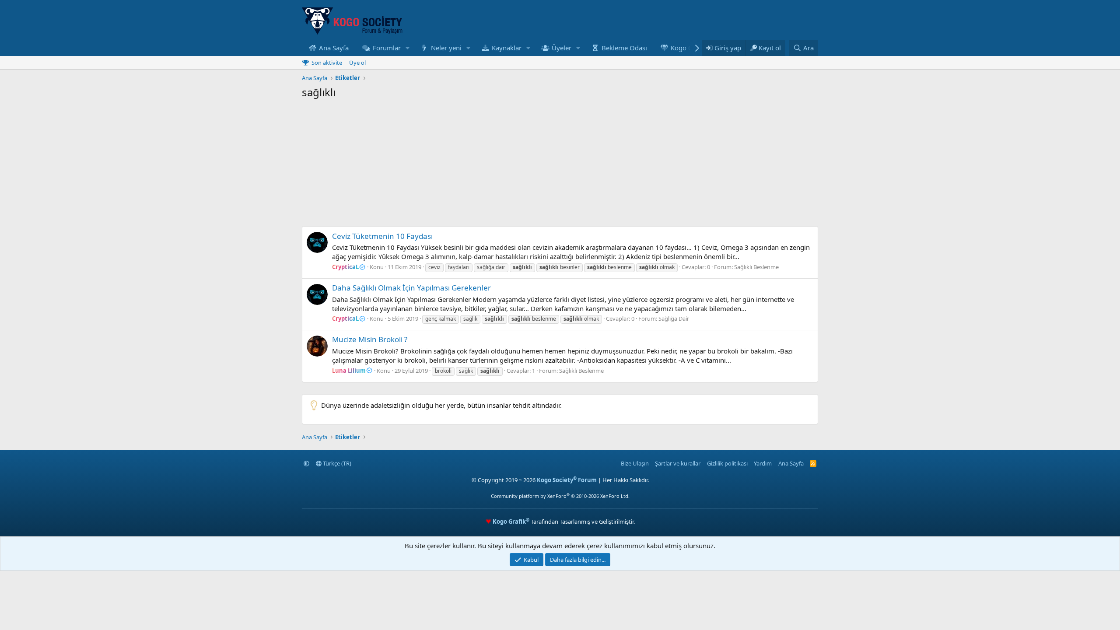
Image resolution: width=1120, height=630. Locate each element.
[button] (407, 48)
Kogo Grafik (689, 47)
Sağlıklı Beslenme (756, 267)
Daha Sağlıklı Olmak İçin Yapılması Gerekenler (411, 288)
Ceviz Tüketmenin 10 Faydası (382, 236)
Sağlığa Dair (673, 318)
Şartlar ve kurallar (677, 463)
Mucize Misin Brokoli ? (369, 339)
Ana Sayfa (334, 47)
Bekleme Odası (624, 47)
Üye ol (357, 62)
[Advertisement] (560, 165)
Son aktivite (327, 62)
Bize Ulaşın (635, 463)
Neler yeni (446, 47)
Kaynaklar (507, 47)
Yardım (763, 463)
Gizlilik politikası (727, 463)
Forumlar (387, 47)
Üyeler (561, 47)
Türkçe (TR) (336, 463)
